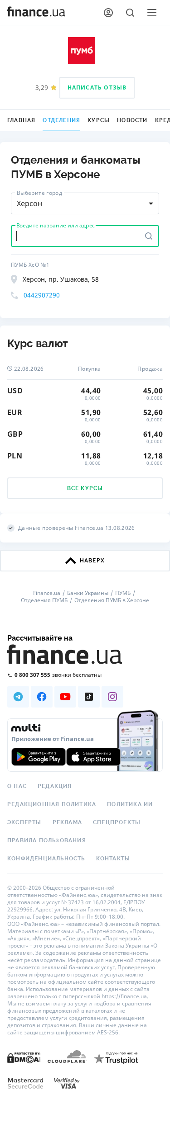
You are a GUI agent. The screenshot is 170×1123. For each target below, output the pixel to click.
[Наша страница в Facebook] (42, 697)
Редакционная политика (51, 804)
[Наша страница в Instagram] (112, 697)
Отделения (61, 120)
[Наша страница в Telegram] (18, 697)
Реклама (67, 822)
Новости (132, 120)
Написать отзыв (97, 87)
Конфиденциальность (46, 858)
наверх (92, 560)
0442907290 (42, 295)
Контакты (113, 858)
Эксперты (24, 822)
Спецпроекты (117, 822)
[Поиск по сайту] (130, 12)
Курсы (98, 120)
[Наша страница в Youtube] (65, 697)
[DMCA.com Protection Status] (23, 1057)
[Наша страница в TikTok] (89, 697)
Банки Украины (87, 593)
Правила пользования (46, 840)
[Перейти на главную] (36, 12)
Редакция (55, 786)
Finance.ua (46, 593)
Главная (21, 120)
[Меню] (152, 12)
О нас (17, 786)
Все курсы (85, 488)
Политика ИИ (130, 804)
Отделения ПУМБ (44, 600)
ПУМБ (123, 593)
